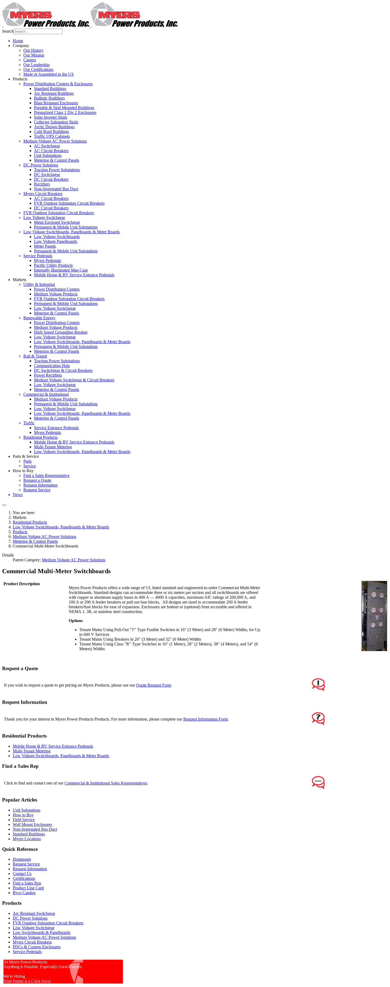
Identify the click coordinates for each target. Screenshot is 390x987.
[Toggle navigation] (4, 505)
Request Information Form (205, 719)
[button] (21, 45)
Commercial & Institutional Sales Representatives (105, 783)
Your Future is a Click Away (27, 981)
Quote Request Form (153, 685)
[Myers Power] (90, 26)
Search (8, 31)
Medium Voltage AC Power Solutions (73, 560)
